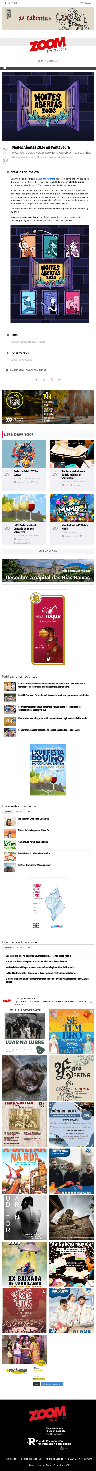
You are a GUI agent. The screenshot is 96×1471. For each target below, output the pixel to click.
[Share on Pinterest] (52, 379)
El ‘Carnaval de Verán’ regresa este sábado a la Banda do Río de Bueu (36, 961)
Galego (81, 3)
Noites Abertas (47, 178)
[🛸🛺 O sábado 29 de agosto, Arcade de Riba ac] (24, 1264)
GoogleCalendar (36, 370)
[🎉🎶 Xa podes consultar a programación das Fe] (71, 1031)
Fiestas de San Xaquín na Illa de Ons (34, 830)
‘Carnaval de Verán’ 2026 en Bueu (33, 841)
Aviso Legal (11, 1458)
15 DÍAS (19, 812)
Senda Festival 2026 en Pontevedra (34, 853)
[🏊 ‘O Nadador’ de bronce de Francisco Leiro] (24, 1078)
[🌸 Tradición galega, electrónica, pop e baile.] (71, 1310)
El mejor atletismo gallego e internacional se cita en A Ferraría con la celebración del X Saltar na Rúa (49, 708)
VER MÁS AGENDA (48, 551)
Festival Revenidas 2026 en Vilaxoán (34, 864)
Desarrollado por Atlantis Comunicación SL (49, 1465)
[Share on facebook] (37, 379)
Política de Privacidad (31, 1458)
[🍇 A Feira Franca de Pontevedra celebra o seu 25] (71, 1078)
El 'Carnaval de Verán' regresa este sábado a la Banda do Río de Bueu (49, 729)
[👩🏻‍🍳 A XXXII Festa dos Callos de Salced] (24, 1124)
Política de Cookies (54, 1458)
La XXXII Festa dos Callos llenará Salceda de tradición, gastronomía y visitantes (53, 695)
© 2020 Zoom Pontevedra (80, 1458)
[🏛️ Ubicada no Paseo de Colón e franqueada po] (71, 1217)
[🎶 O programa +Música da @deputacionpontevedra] (24, 1031)
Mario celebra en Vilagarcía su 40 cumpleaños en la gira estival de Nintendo (52, 718)
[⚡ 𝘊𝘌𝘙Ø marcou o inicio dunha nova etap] (71, 1171)
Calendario (17, 370)
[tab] (8, 812)
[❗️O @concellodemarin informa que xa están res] (24, 1217)
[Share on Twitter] (44, 379)
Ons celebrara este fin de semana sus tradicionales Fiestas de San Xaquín (38, 955)
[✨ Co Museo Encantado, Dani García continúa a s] (24, 1357)
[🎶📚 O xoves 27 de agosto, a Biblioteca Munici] (71, 1264)
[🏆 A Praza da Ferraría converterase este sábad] (24, 1171)
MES (28, 812)
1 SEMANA (8, 812)
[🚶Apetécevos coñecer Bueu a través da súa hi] (71, 1124)
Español (88, 3)
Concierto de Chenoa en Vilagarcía (33, 818)
